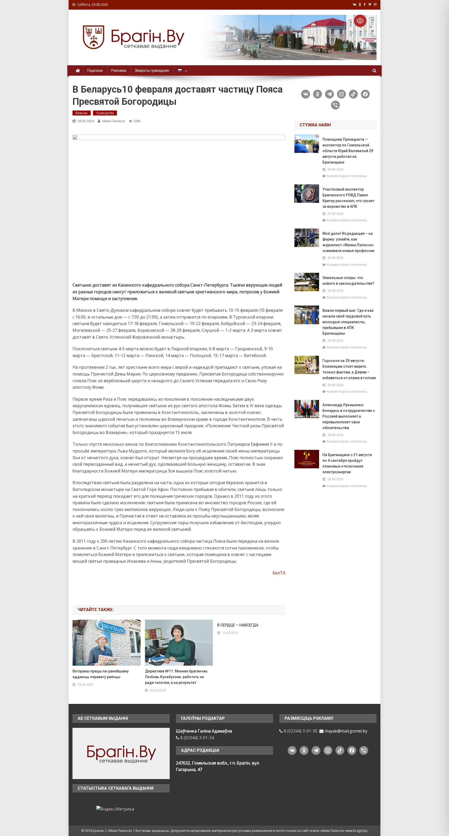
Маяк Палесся (113, 121)
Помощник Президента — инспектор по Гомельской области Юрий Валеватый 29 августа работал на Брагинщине (347, 150)
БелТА (279, 573)
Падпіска (95, 70)
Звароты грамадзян (152, 70)
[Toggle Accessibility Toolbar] (360, 21)
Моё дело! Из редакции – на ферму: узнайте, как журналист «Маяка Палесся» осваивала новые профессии (348, 242)
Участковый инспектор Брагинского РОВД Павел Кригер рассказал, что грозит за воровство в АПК (348, 198)
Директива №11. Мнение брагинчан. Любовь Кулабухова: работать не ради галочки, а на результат (176, 677)
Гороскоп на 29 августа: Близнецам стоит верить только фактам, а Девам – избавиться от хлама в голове (349, 369)
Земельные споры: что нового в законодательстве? (348, 281)
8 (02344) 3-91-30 (300, 731)
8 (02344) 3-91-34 (197, 738)
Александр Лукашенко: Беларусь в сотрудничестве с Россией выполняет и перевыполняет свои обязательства (348, 416)
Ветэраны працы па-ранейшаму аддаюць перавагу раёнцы (100, 674)
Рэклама (118, 70)
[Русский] (182, 70)
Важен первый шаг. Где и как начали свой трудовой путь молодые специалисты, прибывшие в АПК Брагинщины (348, 321)
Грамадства (105, 113)
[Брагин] (121, 753)
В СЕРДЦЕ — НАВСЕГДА (237, 625)
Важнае (82, 113)
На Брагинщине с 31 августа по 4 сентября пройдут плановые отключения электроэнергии (347, 463)
